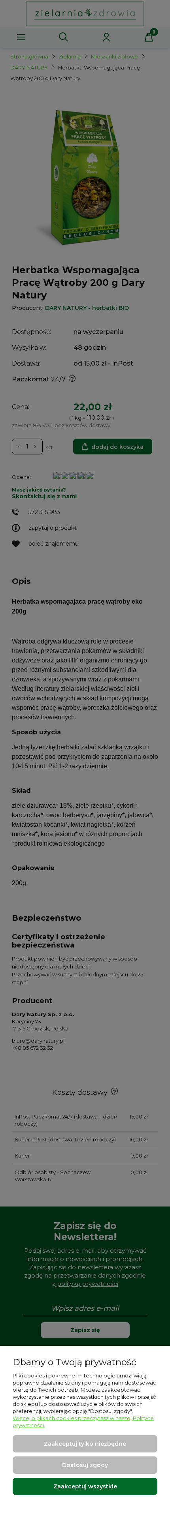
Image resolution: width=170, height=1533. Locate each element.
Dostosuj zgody (85, 1465)
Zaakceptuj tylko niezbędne (85, 1443)
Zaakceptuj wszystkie (85, 1486)
